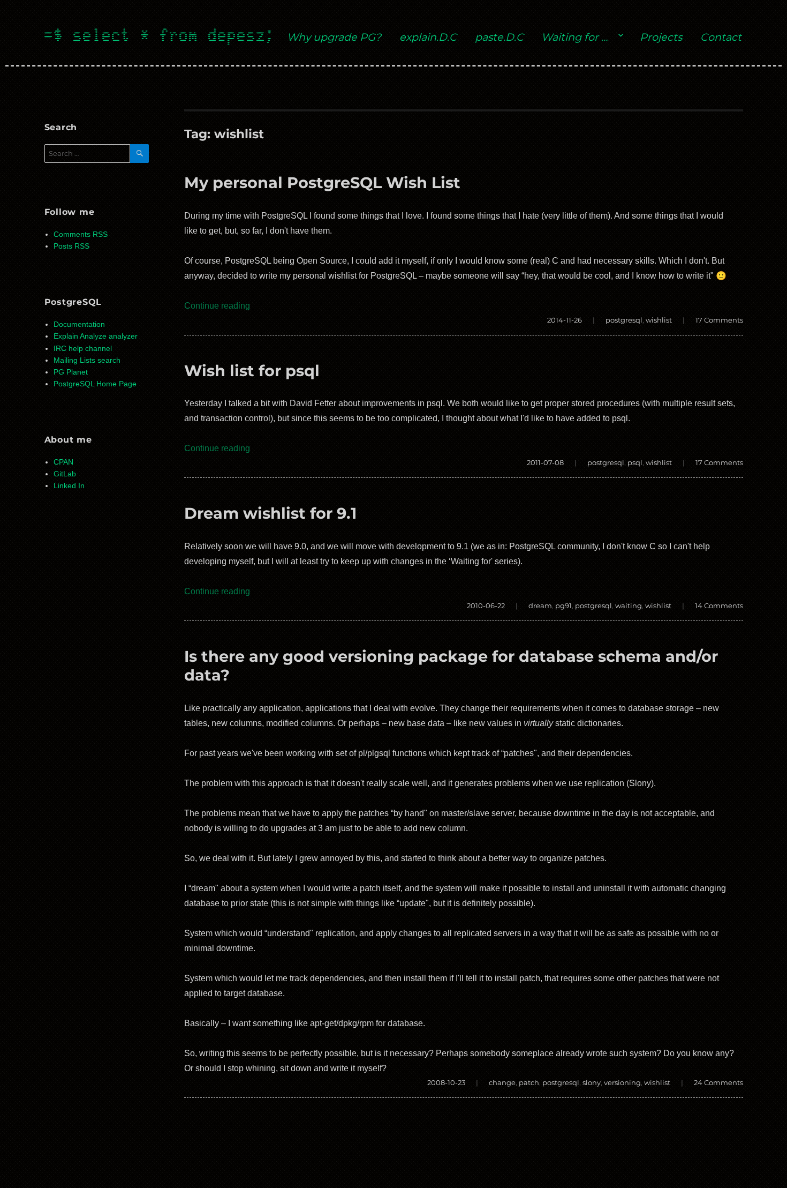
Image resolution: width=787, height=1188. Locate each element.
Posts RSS (71, 246)
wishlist (659, 320)
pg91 (563, 605)
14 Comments (719, 605)
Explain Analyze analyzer (96, 336)
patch (529, 1082)
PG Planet (71, 372)
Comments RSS (81, 234)
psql (634, 462)
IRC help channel (83, 349)
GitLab (65, 474)
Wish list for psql (252, 370)
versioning (622, 1082)
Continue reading (217, 305)
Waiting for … (574, 37)
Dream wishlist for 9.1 (270, 513)
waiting (628, 605)
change (502, 1082)
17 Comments (719, 320)
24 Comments (718, 1082)
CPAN (63, 462)
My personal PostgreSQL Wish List (322, 182)
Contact (720, 37)
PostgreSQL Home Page (95, 384)
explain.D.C (428, 37)
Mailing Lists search (87, 360)
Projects (661, 37)
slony (591, 1082)
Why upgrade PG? (334, 37)
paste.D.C (499, 37)
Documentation (79, 324)
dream (540, 605)
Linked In (69, 486)
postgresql (624, 320)
